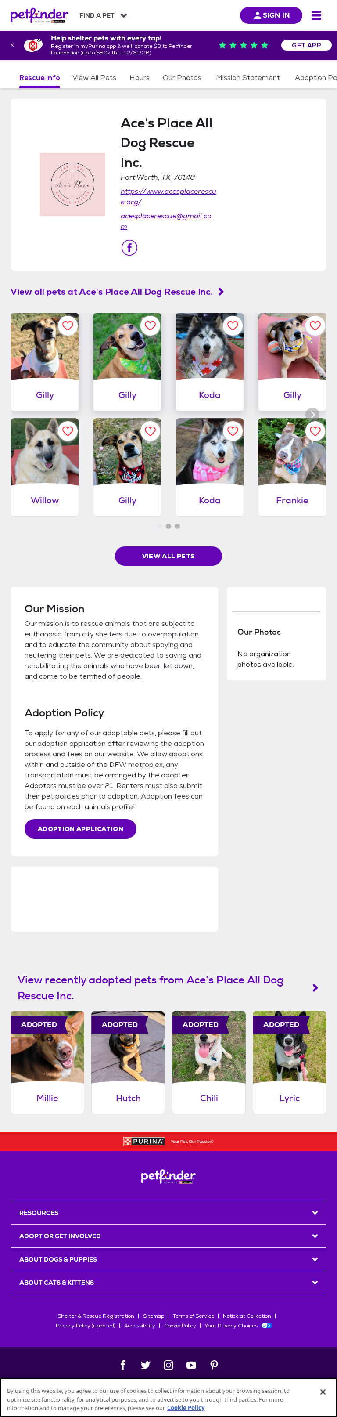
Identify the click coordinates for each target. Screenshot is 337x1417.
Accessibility (139, 1325)
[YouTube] (191, 1365)
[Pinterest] (214, 1365)
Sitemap (153, 1315)
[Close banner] (12, 45)
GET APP (306, 45)
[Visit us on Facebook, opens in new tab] (129, 248)
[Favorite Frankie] (315, 431)
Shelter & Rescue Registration (95, 1315)
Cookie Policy (180, 1325)
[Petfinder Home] (39, 15)
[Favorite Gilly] (68, 325)
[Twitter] (146, 1365)
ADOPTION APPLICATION (80, 829)
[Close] (323, 1392)
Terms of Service (193, 1315)
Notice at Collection (247, 1315)
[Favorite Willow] (68, 431)
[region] (168, 1397)
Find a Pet (97, 15)
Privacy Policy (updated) (85, 1325)
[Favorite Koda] (233, 325)
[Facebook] (123, 1365)
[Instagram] (168, 1365)
